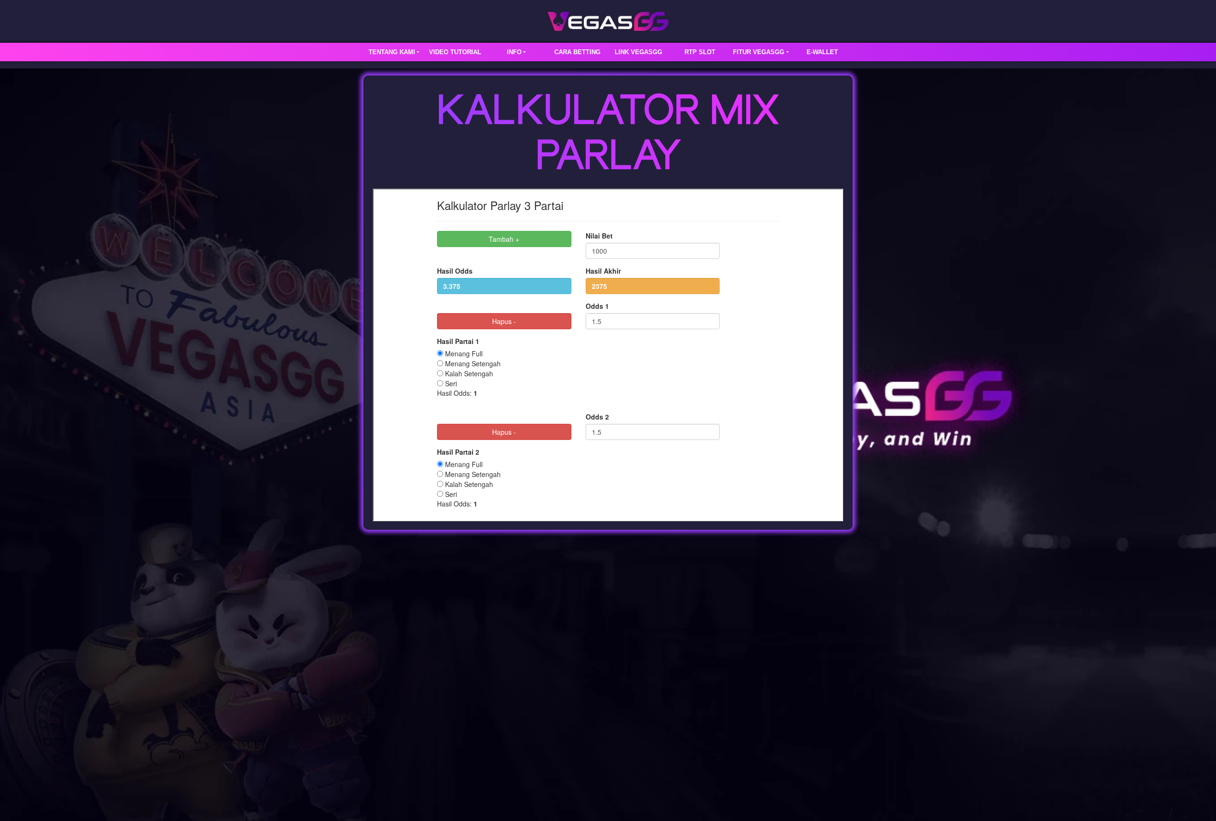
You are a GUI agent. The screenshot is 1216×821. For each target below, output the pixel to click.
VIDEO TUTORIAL (455, 52)
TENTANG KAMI (392, 52)
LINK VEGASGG (638, 52)
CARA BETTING (577, 52)
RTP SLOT (699, 52)
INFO (514, 52)
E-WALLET (822, 52)
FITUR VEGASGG (758, 52)
